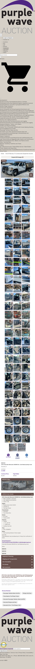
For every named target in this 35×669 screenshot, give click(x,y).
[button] (17, 94)
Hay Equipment (14, 103)
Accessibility (29, 652)
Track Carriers (17, 118)
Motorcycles (9, 133)
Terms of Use (14, 652)
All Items (2, 58)
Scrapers (22, 116)
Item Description (6, 561)
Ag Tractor (10, 101)
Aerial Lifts (2, 109)
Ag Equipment (3, 100)
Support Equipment (5, 136)
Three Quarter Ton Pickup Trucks (11, 596)
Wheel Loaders (24, 118)
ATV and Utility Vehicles (10, 131)
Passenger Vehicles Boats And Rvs (11, 593)
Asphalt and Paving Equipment (13, 109)
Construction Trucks (10, 149)
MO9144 (4, 548)
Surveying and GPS (9, 118)
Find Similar (5, 564)
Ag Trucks (2, 149)
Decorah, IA (4, 466)
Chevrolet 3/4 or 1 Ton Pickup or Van (12, 605)
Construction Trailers (10, 146)
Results (5, 46)
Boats (4, 133)
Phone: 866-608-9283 (19, 655)
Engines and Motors (12, 137)
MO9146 (4, 553)
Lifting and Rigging (10, 139)
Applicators (15, 101)
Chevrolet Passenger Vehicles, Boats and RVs (14, 599)
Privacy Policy (22, 652)
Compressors (3, 137)
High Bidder (16, 473)
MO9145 (4, 551)
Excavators (5, 113)
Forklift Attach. (21, 127)
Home (2, 153)
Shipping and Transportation (9, 559)
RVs (3, 134)
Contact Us (6, 39)
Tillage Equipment (8, 106)
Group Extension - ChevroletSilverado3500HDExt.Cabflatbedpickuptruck (16, 541)
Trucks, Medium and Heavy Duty (8, 148)
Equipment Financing (7, 556)
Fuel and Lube (20, 137)
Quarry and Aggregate (24, 115)
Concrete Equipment (12, 112)
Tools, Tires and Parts (5, 142)
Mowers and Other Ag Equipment (14, 104)
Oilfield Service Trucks (20, 149)
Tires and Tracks (17, 143)
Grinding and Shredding (13, 122)
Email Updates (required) (6, 648)
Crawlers (23, 112)
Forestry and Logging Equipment (8, 119)
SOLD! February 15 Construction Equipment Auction (19, 153)
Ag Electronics (3, 101)
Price (5, 473)
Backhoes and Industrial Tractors (11, 110)
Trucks (5, 151)
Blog (1, 654)
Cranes (19, 112)
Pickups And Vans (27, 593)
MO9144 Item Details (7, 494)
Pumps (5, 140)
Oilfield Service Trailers (21, 146)
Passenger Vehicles (17, 133)
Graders (10, 113)
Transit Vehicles (8, 134)
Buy (4, 43)
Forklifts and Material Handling (7, 125)
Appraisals (5, 49)
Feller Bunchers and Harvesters (8, 121)
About (4, 52)
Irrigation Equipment (23, 103)
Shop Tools (10, 143)
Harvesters (7, 103)
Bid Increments (6, 567)
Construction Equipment (6, 107)
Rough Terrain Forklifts (14, 116)
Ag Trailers (2, 146)
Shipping (5, 51)
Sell (4, 45)
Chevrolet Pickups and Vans (10, 602)
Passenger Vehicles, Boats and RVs (9, 130)
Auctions (5, 42)
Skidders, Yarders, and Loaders (13, 124)
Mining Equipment (16, 113)
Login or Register (8, 37)
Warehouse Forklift (11, 128)
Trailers (2, 145)
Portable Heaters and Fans (22, 139)
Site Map (5, 654)
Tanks (8, 140)
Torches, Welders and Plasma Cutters (19, 140)
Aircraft (2, 131)
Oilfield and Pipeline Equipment (11, 115)
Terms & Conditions (5, 652)
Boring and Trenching (24, 110)
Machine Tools (3, 143)
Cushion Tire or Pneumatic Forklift (8, 127)
